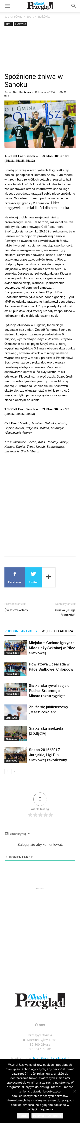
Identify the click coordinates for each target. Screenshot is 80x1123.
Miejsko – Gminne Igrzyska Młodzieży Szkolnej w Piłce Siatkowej (52, 648)
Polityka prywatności (47, 1115)
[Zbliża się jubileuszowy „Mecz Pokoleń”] (15, 712)
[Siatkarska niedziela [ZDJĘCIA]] (15, 733)
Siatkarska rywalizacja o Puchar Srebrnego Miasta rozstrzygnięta (49, 690)
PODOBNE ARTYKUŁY (20, 631)
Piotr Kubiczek (21, 92)
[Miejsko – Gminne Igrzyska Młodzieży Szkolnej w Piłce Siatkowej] (15, 647)
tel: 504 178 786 (40, 1049)
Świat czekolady (16, 610)
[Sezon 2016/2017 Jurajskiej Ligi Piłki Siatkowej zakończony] (15, 755)
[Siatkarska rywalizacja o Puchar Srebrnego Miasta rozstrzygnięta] (15, 689)
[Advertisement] (40, 49)
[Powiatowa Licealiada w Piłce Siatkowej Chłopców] (15, 669)
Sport (30, 16)
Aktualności (12, 652)
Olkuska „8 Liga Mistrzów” (65, 612)
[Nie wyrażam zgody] (74, 1091)
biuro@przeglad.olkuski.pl (51, 1058)
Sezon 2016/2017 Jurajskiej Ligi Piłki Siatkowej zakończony (48, 754)
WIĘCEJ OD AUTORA (57, 631)
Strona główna (13, 16)
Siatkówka (44, 16)
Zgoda (23, 1115)
